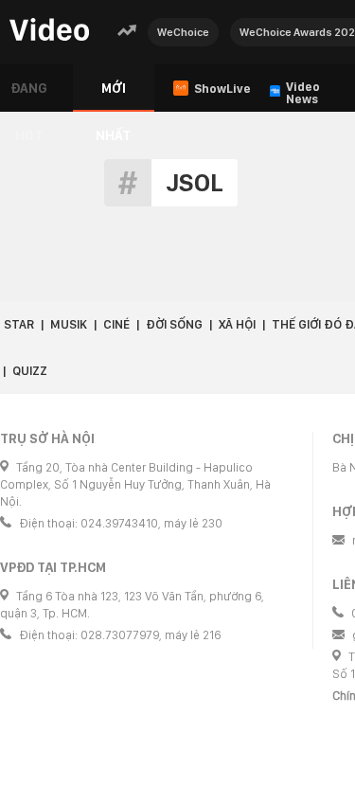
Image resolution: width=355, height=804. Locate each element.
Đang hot (28, 96)
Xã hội (237, 324)
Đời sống (174, 324)
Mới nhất (113, 96)
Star (19, 324)
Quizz (29, 371)
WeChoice (183, 32)
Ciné (116, 324)
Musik (68, 324)
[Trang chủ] (49, 31)
